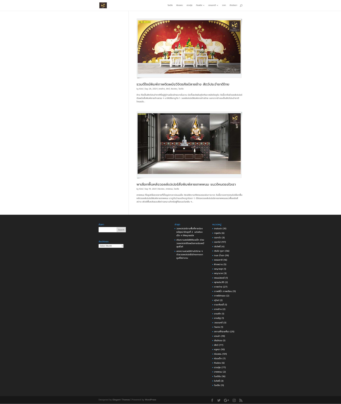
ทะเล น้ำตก (219, 255)
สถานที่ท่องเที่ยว (221, 331)
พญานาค (218, 273)
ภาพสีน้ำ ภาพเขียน (223, 291)
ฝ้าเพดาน (218, 264)
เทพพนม (169, 189)
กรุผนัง (217, 233)
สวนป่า (217, 336)
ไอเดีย (170, 5)
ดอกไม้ (217, 242)
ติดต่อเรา (233, 5)
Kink (141, 88)
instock (218, 228)
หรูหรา (217, 349)
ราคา (224, 5)
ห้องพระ (179, 5)
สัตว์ (168, 88)
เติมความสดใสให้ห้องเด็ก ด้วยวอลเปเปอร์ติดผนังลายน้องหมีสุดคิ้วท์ (190, 243)
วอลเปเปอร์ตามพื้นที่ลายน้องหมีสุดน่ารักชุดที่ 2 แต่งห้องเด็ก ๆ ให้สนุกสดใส (189, 232)
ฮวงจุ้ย (189, 5)
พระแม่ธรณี (219, 278)
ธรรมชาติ (218, 260)
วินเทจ (217, 327)
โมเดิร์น (217, 376)
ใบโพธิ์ (217, 381)
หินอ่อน (217, 363)
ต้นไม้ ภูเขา (219, 251)
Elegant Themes (121, 399)
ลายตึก (217, 313)
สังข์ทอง (218, 340)
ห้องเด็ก (218, 358)
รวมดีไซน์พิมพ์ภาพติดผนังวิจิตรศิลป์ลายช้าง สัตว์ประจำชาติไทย (183, 84)
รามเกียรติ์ (219, 304)
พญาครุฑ (218, 269)
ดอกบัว (217, 237)
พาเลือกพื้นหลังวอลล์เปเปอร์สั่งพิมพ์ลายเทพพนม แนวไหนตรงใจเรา (186, 184)
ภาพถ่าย (218, 286)
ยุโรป (216, 300)
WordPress (150, 399)
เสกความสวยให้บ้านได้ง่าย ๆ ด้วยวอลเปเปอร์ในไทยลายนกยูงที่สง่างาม (189, 255)
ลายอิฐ (217, 318)
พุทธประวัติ (219, 282)
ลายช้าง (162, 88)
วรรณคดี (218, 322)
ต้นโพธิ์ (217, 246)
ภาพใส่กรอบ (220, 295)
